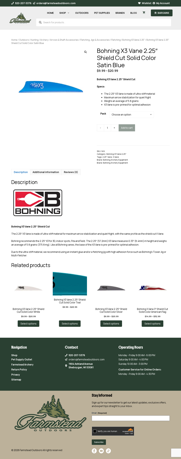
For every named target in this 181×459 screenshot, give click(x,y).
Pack (103, 113)
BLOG (133, 12)
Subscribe (99, 442)
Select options (28, 323)
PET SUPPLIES (102, 12)
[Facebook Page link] (94, 452)
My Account (163, 3)
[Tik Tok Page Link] (108, 452)
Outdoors (24, 39)
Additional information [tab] (46, 172)
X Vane (116, 157)
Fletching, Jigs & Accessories (95, 39)
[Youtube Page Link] (101, 452)
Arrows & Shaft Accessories (64, 39)
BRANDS (120, 12)
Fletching (116, 39)
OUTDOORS (82, 12)
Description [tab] (21, 172)
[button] (85, 52)
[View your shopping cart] (144, 13)
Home (14, 39)
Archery (44, 39)
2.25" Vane (107, 157)
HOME (50, 12)
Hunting (34, 39)
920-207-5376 (23, 3)
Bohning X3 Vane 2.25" (133, 39)
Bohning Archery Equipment (115, 160)
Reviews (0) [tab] (71, 172)
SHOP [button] (62, 12)
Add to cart (127, 127)
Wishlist (146, 3)
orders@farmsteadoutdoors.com (56, 3)
